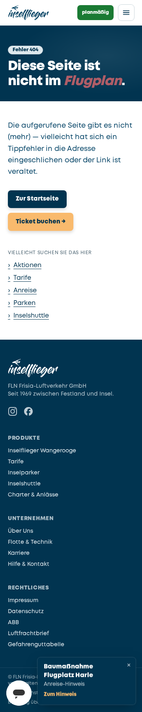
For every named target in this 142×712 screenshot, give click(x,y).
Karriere (19, 553)
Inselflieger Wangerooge (42, 450)
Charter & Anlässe (33, 495)
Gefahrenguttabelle (36, 644)
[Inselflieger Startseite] (28, 12)
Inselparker (23, 472)
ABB (13, 622)
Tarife (19, 278)
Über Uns (20, 531)
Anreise (22, 291)
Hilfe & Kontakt (28, 564)
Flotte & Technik (30, 542)
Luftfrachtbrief (28, 633)
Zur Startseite (37, 199)
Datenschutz (26, 611)
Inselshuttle (28, 316)
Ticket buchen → (40, 222)
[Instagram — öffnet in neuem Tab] (13, 411)
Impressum (23, 600)
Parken (22, 303)
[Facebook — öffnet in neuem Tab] (28, 411)
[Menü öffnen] (126, 12)
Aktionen (24, 265)
